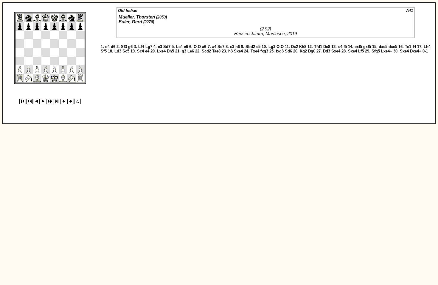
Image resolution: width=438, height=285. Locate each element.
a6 (204, 46)
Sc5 (125, 51)
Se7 (221, 46)
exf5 (358, 46)
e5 (258, 46)
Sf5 (104, 51)
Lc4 (179, 46)
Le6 (190, 51)
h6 (237, 46)
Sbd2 (250, 46)
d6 (113, 46)
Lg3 (271, 46)
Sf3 (124, 46)
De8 (326, 46)
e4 (340, 46)
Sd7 (166, 46)
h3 (230, 51)
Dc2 (294, 46)
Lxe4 (161, 51)
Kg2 (303, 51)
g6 (130, 46)
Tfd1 (318, 46)
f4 (414, 46)
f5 (345, 46)
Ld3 (117, 51)
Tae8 (216, 51)
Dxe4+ (415, 51)
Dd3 (326, 51)
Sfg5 (376, 51)
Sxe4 (238, 51)
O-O (197, 46)
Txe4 (255, 51)
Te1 (408, 46)
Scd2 (206, 51)
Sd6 (288, 51)
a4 (214, 46)
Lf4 (141, 46)
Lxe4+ (386, 51)
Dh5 (170, 51)
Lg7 (148, 46)
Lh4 (427, 46)
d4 (107, 46)
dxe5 (383, 46)
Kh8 (302, 46)
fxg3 (264, 51)
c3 (232, 46)
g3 (184, 51)
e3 (160, 46)
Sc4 (140, 51)
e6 (186, 46)
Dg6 (311, 51)
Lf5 (361, 51)
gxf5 (367, 46)
